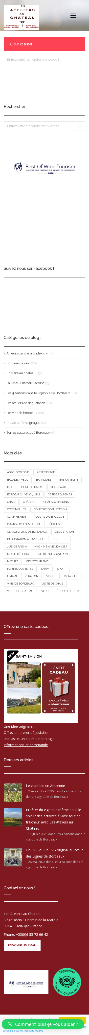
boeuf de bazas (31, 487)
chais (11, 502)
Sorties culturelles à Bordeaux (28, 432)
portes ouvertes (20, 568)
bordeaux (58, 487)
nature (12, 561)
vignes (51, 576)
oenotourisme (37, 561)
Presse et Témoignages (23, 423)
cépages (54, 524)
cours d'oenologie (50, 516)
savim (45, 568)
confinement (17, 516)
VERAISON (31, 576)
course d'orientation (23, 524)
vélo (44, 591)
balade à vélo (17, 479)
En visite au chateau (21, 373)
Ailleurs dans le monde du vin (28, 353)
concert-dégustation (50, 509)
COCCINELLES (16, 509)
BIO (9, 487)
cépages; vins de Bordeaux (27, 531)
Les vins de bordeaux (21, 413)
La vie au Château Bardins (25, 383)
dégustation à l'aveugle (25, 539)
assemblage (46, 472)
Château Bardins (56, 502)
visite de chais (52, 583)
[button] (43, 1024)
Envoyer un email (22, 945)
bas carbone (68, 479)
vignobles (71, 576)
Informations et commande (26, 744)
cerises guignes (60, 494)
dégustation (64, 531)
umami (12, 576)
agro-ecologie (18, 472)
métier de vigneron (53, 554)
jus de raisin (17, 546)
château (29, 502)
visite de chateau (20, 591)
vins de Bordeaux (20, 583)
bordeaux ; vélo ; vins (23, 494)
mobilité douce (18, 554)
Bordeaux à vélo (18, 363)
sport (61, 568)
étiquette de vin (69, 591)
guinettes (59, 539)
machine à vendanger (51, 546)
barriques (43, 479)
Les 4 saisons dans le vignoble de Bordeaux (38, 393)
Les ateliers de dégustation (25, 403)
